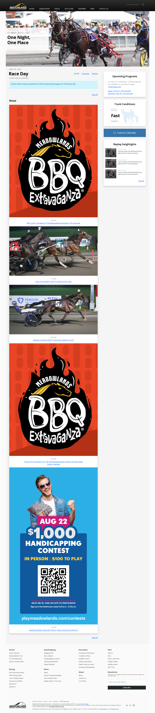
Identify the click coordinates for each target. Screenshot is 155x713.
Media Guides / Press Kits (52, 681)
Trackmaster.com (114, 87)
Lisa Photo (82, 681)
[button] (142, 4)
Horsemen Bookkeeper (87, 667)
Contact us (103, 9)
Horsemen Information (86, 653)
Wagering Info (49, 653)
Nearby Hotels (113, 664)
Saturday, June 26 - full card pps (120, 93)
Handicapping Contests (52, 659)
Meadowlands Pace (16, 656)
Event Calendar (14, 653)
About (81, 675)
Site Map (55, 701)
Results (95, 73)
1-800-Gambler (103, 709)
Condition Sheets (84, 656)
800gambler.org (115, 709)
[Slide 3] (79, 64)
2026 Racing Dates (15, 675)
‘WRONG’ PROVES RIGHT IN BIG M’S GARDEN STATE (53, 340)
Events (57, 9)
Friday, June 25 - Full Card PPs (119, 91)
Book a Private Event (16, 662)
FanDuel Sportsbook (51, 662)
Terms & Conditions (37, 701)
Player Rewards (49, 664)
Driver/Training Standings (52, 675)
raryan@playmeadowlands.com (56, 706)
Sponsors (12, 687)
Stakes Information (85, 662)
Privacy (45, 701)
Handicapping (44, 9)
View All (95, 95)
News (92, 9)
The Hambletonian (15, 659)
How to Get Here (113, 659)
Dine (109, 656)
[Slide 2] (77, 64)
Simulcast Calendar (15, 681)
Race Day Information (16, 672)
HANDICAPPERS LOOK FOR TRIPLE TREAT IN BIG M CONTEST (53, 630)
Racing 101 (13, 684)
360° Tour (111, 667)
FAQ (50, 701)
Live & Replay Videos (16, 678)
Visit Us (110, 653)
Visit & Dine (69, 9)
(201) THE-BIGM (85, 704)
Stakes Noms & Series (86, 664)
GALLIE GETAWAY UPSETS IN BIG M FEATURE (53, 282)
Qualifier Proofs (84, 659)
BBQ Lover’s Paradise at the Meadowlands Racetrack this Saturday (53, 223)
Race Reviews (48, 656)
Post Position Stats (50, 678)
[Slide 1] (75, 64)
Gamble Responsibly (64, 701)
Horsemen (82, 9)
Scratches (85, 73)
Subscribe (127, 688)
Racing (31, 9)
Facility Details (113, 662)
